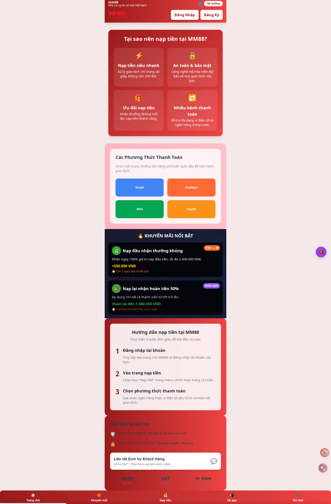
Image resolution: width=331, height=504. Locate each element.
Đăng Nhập (185, 14)
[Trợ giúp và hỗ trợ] (324, 452)
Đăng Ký (211, 14)
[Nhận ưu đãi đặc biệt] (322, 467)
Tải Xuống (213, 3)
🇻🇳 (321, 252)
